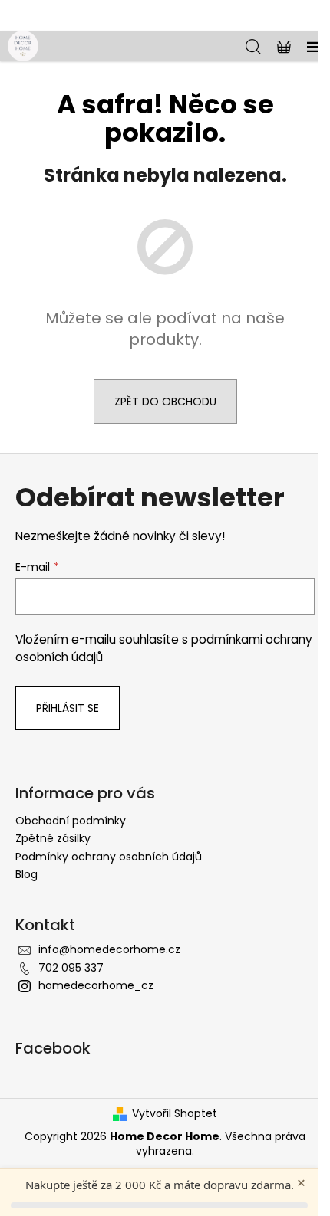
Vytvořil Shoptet (174, 1113)
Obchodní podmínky (70, 820)
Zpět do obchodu (165, 401)
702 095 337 (71, 967)
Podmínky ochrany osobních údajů (108, 856)
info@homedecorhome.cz (109, 949)
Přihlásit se (67, 708)
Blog (26, 874)
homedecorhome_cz (95, 985)
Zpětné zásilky (53, 838)
